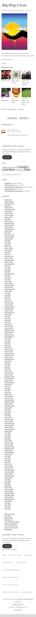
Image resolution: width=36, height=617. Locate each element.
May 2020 (7, 233)
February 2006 (9, 489)
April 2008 (8, 439)
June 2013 (8, 318)
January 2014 (9, 304)
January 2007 (9, 468)
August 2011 (8, 361)
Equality (15, 167)
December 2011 (9, 353)
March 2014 (8, 301)
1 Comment (28, 10)
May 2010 (7, 390)
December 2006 (9, 470)
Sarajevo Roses (9, 189)
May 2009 (7, 413)
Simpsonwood (9, 185)
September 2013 (9, 312)
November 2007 (9, 448)
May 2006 (7, 483)
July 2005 (7, 503)
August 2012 (8, 338)
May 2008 (7, 437)
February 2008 (9, 442)
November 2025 (9, 203)
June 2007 (8, 458)
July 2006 (7, 479)
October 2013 (9, 310)
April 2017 (8, 254)
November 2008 (9, 425)
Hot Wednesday (4, 99)
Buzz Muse (8, 516)
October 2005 (9, 497)
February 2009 (9, 419)
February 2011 (9, 373)
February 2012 (9, 349)
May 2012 (7, 343)
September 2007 (9, 452)
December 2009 (9, 400)
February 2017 (9, 256)
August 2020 (8, 231)
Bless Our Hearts (10, 514)
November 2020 (9, 225)
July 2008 (7, 433)
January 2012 (9, 351)
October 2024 (9, 207)
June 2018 (8, 242)
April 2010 (8, 392)
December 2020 (9, 223)
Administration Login (18, 604)
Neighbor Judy (9, 520)
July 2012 (7, 339)
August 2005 (8, 501)
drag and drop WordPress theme (25, 599)
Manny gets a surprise (15, 81)
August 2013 (8, 314)
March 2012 (8, 347)
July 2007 (7, 456)
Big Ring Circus (14, 5)
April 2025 (8, 205)
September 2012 (9, 336)
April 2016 (8, 271)
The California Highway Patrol (13, 191)
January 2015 (9, 283)
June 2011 (8, 365)
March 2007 (8, 464)
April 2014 (8, 299)
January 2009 (9, 421)
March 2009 (8, 417)
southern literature (20, 169)
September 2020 (9, 229)
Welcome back (5, 80)
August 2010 (8, 384)
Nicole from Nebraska (11, 523)
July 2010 (7, 386)
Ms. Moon (10, 130)
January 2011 (9, 374)
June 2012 (8, 341)
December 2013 (9, 306)
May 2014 (7, 297)
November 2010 (9, 378)
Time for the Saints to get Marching (25, 82)
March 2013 (8, 324)
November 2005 (9, 495)
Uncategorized (12, 109)
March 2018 (8, 246)
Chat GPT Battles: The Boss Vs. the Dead (25, 101)
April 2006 (8, 485)
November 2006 (9, 472)
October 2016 (9, 262)
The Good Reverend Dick (12, 522)
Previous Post (12, 118)
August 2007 (8, 454)
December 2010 (9, 376)
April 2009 (8, 415)
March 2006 (8, 487)
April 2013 (8, 322)
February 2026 (9, 201)
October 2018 (9, 238)
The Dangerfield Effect (15, 100)
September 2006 (9, 476)
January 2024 (9, 213)
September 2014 (9, 289)
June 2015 (8, 277)
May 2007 (7, 460)
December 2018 (9, 236)
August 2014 (8, 291)
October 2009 (9, 404)
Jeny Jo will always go (11, 525)
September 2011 (9, 359)
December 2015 (9, 273)
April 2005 (8, 509)
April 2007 (8, 462)
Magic (11, 169)
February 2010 (9, 396)
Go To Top (18, 601)
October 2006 (9, 474)
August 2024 (8, 211)
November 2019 (9, 235)
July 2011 (7, 363)
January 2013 (9, 328)
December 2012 (9, 330)
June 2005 (8, 505)
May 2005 (7, 507)
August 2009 (8, 407)
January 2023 (9, 217)
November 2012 (9, 332)
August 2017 (8, 250)
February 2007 (9, 466)
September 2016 (9, 264)
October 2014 (9, 287)
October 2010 (9, 380)
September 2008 (9, 429)
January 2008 (9, 444)
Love (5, 169)
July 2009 (7, 409)
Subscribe (7, 157)
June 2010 (8, 388)
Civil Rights (4, 167)
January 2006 (9, 491)
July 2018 (7, 240)
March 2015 (8, 281)
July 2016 (7, 266)
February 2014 (9, 303)
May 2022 (7, 219)
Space (27, 169)
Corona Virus (11, 167)
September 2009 (9, 406)
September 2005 (9, 499)
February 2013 (9, 326)
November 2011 (9, 355)
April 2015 (8, 279)
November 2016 (9, 260)
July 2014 (7, 293)
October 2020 (9, 227)
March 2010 (8, 394)
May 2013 (7, 320)
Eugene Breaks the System (12, 187)
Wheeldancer (8, 529)
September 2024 (9, 209)
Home (5, 555)
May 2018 (7, 244)
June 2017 (8, 252)
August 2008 (8, 431)
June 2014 (8, 295)
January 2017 (9, 258)
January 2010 (9, 398)
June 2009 (8, 411)
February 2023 (9, 215)
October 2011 (9, 357)
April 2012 (8, 345)
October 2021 (9, 221)
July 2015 (7, 275)
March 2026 (8, 200)
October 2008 (9, 427)
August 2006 (8, 477)
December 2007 (9, 446)
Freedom (23, 166)
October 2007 (9, 450)
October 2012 (9, 334)
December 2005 (9, 493)
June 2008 (8, 435)
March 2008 (8, 441)
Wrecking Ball (9, 518)
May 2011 (7, 367)
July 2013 (7, 316)
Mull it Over (24, 118)
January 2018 (9, 248)
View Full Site (18, 610)
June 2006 (8, 481)
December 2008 (9, 423)
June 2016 (8, 268)
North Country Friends (11, 527)
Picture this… (8, 183)
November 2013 (9, 308)
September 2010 (9, 382)
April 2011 (7, 369)
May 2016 (7, 270)
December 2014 (9, 285)
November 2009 (9, 402)
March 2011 (8, 371)
